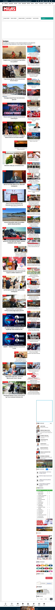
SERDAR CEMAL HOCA (45, 430)
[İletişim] (41, 1)
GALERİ (45, 3)
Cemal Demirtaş (44, 439)
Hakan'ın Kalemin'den (45, 452)
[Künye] (49, 1)
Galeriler (17, 605)
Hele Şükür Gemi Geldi (44, 427)
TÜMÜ (51, 423)
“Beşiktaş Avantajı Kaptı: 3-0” (17, 1)
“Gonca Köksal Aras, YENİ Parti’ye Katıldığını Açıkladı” (44, 472)
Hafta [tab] (49, 469)
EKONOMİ (11, 3)
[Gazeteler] (47, 1)
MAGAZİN (24, 3)
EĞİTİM (28, 3)
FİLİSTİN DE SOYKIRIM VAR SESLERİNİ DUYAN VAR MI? (46, 458)
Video (23, 605)
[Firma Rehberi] (43, 1)
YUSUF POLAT (43, 443)
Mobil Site (5, 605)
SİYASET (15, 3)
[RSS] (51, 1)
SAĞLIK (36, 3)
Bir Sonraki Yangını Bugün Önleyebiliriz (44, 437)
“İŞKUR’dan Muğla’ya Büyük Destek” (44, 476)
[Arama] (38, 1)
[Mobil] (36, 1)
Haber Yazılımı (35, 608)
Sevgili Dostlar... (43, 453)
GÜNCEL (6, 3)
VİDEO (50, 3)
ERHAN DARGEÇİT (44, 447)
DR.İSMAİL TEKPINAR (44, 456)
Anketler (33, 605)
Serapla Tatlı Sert (44, 435)
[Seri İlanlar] (45, 1)
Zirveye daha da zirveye (44, 444)
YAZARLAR (41, 3)
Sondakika (12, 605)
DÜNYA (32, 3)
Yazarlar (28, 605)
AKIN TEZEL (42, 426)
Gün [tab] (47, 469)
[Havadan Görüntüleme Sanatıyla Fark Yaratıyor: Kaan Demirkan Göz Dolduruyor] (40, 591)
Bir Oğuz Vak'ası (43, 440)
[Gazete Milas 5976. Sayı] (44, 547)
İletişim (39, 605)
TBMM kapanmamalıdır (44, 449)
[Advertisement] (32, 13)
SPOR (19, 3)
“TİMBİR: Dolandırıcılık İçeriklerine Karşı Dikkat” (44, 480)
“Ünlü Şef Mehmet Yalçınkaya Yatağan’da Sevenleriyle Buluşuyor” (43, 484)
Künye (44, 605)
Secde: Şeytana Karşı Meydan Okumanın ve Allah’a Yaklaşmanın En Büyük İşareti (44, 432)
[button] (53, 3)
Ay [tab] (51, 469)
